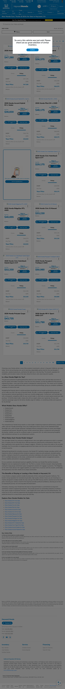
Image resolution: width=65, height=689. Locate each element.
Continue (32, 50)
